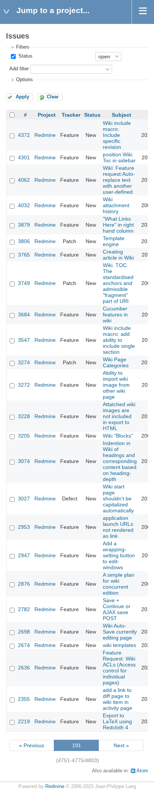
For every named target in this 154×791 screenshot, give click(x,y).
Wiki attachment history (116, 205)
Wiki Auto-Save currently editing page (120, 632)
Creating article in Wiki (118, 255)
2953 (24, 527)
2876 (24, 584)
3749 (24, 283)
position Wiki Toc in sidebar (119, 157)
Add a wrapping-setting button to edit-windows (119, 555)
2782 (24, 609)
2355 (24, 699)
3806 (24, 241)
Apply (22, 96)
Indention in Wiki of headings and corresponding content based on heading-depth (120, 461)
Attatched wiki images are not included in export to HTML (119, 416)
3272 (24, 385)
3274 (24, 362)
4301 (24, 157)
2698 (24, 632)
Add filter (19, 68)
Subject (121, 115)
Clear (53, 96)
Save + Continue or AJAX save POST (116, 609)
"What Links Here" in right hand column (118, 225)
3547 (24, 340)
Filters (23, 47)
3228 (24, 416)
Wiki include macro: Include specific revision (117, 135)
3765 (24, 255)
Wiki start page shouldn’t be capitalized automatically (118, 498)
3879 (24, 225)
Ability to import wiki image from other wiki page (116, 385)
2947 (24, 555)
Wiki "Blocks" (118, 436)
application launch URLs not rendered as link (118, 527)
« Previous (31, 745)
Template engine (113, 241)
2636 (24, 668)
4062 (24, 180)
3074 (24, 461)
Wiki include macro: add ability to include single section (119, 340)
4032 (24, 205)
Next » (121, 745)
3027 (24, 499)
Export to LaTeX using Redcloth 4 (117, 721)
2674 (24, 645)
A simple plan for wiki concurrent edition (118, 584)
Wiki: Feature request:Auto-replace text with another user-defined (119, 180)
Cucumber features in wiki (115, 315)
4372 (24, 135)
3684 (24, 315)
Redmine (45, 135)
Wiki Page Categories (116, 362)
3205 (24, 436)
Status (25, 56)
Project (47, 115)
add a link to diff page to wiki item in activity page (117, 699)
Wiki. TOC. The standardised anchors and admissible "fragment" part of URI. (118, 283)
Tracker (71, 115)
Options (24, 79)
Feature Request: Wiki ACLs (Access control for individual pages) (119, 668)
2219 (24, 721)
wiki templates (119, 645)
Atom (142, 770)
